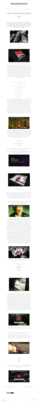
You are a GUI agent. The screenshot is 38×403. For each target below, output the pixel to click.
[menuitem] (9, 9)
